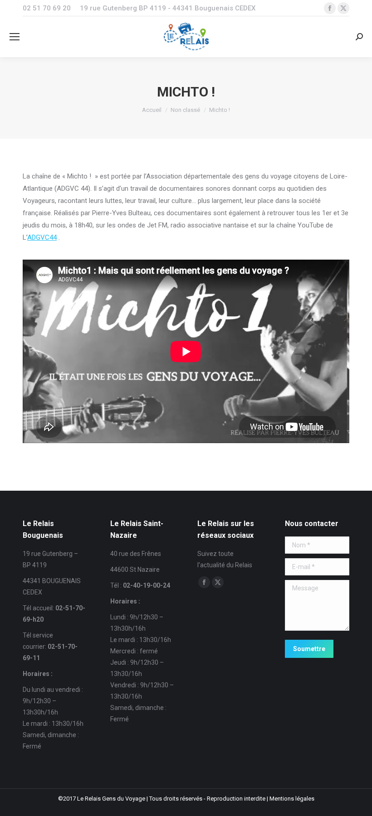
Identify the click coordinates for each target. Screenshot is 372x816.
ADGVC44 (42, 237)
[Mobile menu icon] (14, 36)
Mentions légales (291, 798)
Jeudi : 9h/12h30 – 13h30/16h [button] (137, 668)
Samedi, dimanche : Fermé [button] (51, 740)
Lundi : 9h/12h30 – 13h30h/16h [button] (136, 622)
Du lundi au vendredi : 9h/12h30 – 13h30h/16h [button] (53, 701)
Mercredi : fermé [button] (134, 651)
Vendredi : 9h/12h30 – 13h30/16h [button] (142, 690)
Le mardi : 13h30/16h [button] (53, 723)
